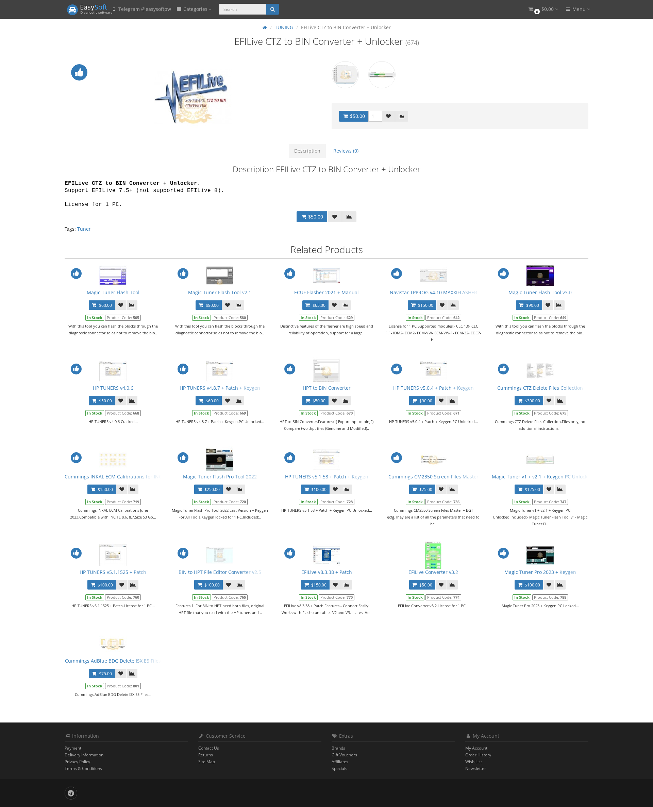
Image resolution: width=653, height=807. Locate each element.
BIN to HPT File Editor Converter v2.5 (220, 572)
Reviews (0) (345, 150)
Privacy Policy (77, 762)
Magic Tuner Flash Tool (113, 292)
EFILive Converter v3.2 (433, 572)
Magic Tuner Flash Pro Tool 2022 (220, 476)
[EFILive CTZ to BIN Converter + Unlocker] (193, 96)
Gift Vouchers (344, 755)
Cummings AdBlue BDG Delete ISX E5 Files (113, 660)
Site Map (206, 762)
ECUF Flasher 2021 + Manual (326, 292)
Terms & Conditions (83, 768)
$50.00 (357, 116)
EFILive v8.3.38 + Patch (326, 572)
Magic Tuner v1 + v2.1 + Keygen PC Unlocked (542, 476)
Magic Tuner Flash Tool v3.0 (540, 292)
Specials (339, 768)
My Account (476, 748)
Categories (195, 9)
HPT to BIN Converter (327, 388)
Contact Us (208, 748)
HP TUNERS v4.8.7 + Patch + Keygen (220, 388)
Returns (205, 755)
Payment (73, 748)
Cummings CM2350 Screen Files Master (433, 476)
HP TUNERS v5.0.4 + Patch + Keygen (433, 388)
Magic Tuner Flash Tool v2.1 (219, 292)
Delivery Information (84, 755)
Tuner (84, 229)
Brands (338, 748)
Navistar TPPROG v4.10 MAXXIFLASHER (433, 292)
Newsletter (475, 768)
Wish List (473, 762)
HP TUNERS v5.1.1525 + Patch (113, 572)
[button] (543, 9)
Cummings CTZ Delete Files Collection (540, 388)
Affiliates (340, 762)
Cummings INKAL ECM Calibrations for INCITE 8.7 (121, 476)
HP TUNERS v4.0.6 (113, 388)
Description (307, 150)
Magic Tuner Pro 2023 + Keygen (540, 572)
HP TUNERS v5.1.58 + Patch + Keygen (326, 476)
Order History (478, 755)
